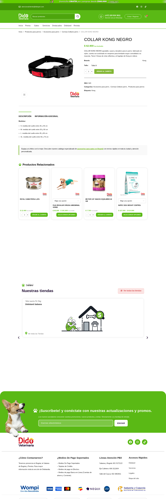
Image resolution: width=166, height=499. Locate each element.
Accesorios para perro (51, 32)
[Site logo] (23, 16)
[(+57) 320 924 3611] (101, 16)
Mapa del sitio (134, 478)
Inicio (21, 32)
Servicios (132, 468)
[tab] (25, 115)
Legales (131, 473)
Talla (86, 65)
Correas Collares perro (70, 32)
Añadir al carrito (104, 71)
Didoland (132, 463)
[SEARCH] (77, 16)
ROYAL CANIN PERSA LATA (30, 199)
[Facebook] (130, 442)
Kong (93, 90)
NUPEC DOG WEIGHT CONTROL (129, 205)
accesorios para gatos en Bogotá (90, 149)
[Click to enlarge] (24, 94)
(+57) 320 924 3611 (112, 15)
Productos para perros (33, 32)
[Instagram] (137, 442)
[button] (39, 215)
